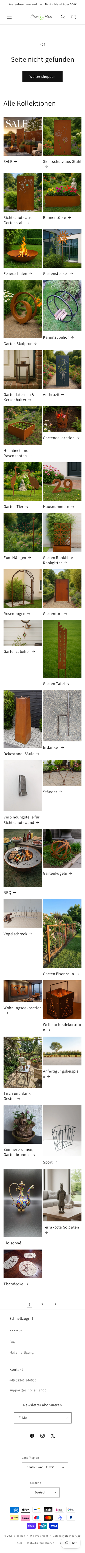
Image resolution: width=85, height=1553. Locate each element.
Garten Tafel (54, 683)
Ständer (50, 791)
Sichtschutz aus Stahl (62, 161)
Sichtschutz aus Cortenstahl (18, 220)
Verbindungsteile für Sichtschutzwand (22, 819)
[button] (9, 17)
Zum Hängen (15, 557)
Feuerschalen (15, 273)
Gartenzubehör (17, 651)
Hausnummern (56, 506)
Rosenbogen (15, 613)
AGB (19, 1542)
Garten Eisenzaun (58, 973)
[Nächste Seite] (55, 1304)
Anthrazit (51, 394)
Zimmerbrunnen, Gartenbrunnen (18, 1152)
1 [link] (30, 1304)
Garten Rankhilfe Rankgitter (58, 560)
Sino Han (19, 1535)
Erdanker (51, 747)
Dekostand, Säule (19, 753)
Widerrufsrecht (39, 1535)
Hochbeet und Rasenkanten (16, 453)
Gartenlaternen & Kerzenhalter (19, 397)
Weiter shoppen (42, 76)
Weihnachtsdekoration (62, 1027)
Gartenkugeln (55, 873)
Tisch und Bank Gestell (17, 1096)
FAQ (12, 1342)
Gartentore (53, 613)
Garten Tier (14, 506)
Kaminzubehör (56, 337)
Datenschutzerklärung (67, 1535)
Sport (48, 1162)
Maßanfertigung (21, 1352)
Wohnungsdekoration (23, 1007)
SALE (8, 161)
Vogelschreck (15, 933)
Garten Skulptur (18, 343)
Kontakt (15, 1331)
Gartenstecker (55, 273)
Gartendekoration (59, 437)
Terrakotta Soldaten (61, 1227)
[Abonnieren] (66, 1417)
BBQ (7, 892)
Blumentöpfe (54, 217)
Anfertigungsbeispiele (61, 1073)
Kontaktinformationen (40, 1542)
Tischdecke (13, 1283)
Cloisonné (12, 1243)
